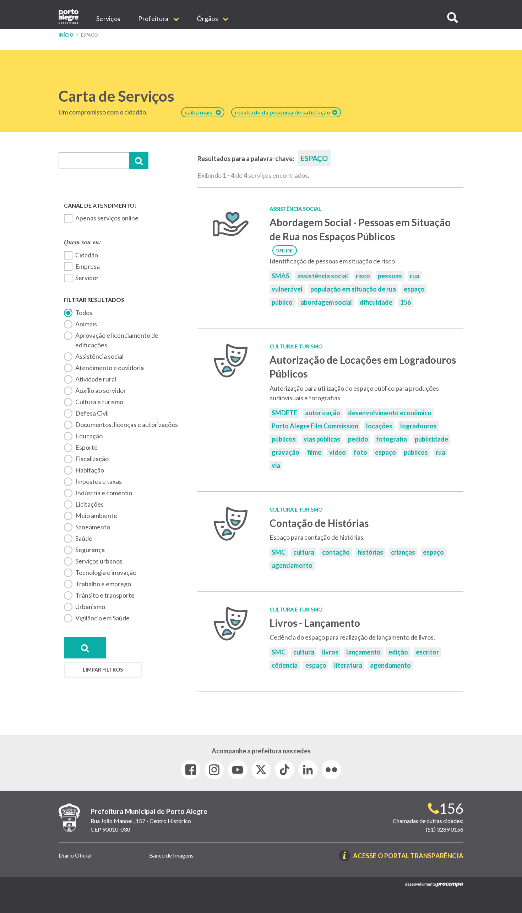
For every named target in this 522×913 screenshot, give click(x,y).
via (276, 465)
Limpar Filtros (103, 670)
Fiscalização (92, 459)
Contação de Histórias (320, 523)
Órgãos (208, 18)
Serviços (108, 18)
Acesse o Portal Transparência (408, 856)
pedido (358, 439)
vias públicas (322, 439)
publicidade (431, 439)
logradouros (418, 426)
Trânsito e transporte (105, 595)
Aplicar (138, 160)
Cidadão (86, 255)
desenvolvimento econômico (389, 413)
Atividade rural (95, 379)
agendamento (292, 565)
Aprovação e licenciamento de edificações (116, 340)
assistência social (322, 276)
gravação (285, 452)
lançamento (363, 652)
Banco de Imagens (171, 855)
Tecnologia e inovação (105, 572)
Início (66, 35)
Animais (86, 324)
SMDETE (284, 413)
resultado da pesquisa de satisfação (283, 112)
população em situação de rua (353, 289)
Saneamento (92, 527)
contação (336, 552)
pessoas (390, 276)
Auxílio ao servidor (100, 390)
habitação (89, 470)
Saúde (83, 538)
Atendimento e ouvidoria (109, 368)
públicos (284, 439)
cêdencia (285, 665)
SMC (279, 552)
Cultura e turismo (99, 402)
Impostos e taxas (98, 481)
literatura (348, 665)
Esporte (86, 447)
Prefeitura (153, 18)
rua (414, 276)
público (282, 302)
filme (314, 452)
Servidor (87, 278)
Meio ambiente (96, 515)
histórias (370, 552)
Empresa (87, 266)
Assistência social (99, 356)
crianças (403, 552)
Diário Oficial (75, 855)
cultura (303, 552)
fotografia (391, 439)
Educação (89, 436)
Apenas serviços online (106, 218)
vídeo (337, 452)
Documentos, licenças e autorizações (126, 424)
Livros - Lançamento (315, 623)
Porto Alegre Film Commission (315, 426)
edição (398, 652)
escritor (427, 652)
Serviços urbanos (99, 561)
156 (405, 302)
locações (379, 426)
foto (360, 452)
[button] (452, 17)
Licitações (89, 504)
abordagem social (326, 302)
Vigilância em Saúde (102, 618)
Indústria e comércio (103, 493)
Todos (83, 312)
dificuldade (376, 302)
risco (363, 276)
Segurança (90, 550)
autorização (322, 413)
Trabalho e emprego (103, 584)
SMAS (280, 276)
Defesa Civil (92, 413)
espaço (414, 289)
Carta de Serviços (116, 96)
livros (330, 652)
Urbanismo (90, 606)
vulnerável (287, 289)
